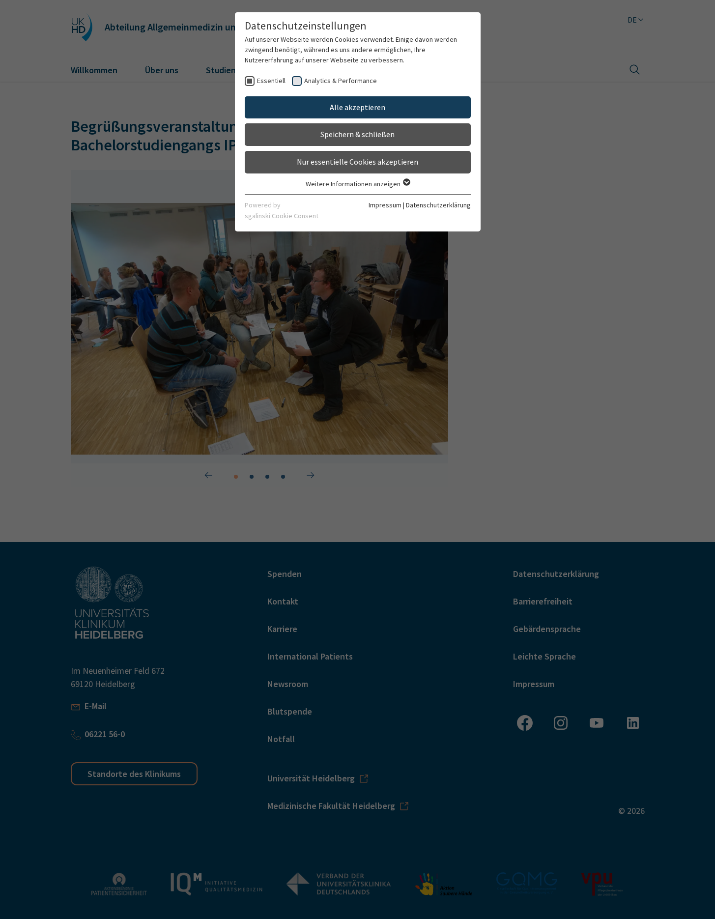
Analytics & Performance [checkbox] (340, 80)
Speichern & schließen (357, 134)
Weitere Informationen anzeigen (354, 183)
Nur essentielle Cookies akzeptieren (357, 162)
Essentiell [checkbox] (271, 80)
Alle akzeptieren (357, 107)
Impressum (385, 205)
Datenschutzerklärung (438, 205)
